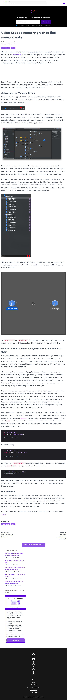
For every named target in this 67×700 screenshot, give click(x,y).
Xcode (13, 47)
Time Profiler (16, 55)
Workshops (33, 690)
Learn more (15, 640)
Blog (33, 682)
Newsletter (33, 692)
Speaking (33, 684)
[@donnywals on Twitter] (33, 653)
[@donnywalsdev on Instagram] (33, 663)
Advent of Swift (6, 47)
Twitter (3, 514)
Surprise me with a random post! (33, 544)
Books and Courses (33, 687)
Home (33, 679)
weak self (24, 418)
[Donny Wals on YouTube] (33, 658)
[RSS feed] (33, 673)
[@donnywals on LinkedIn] (33, 668)
